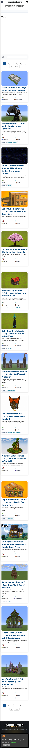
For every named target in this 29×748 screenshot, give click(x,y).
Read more (13, 742)
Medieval (18, 307)
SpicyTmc (18, 261)
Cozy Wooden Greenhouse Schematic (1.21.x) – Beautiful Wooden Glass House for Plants (14, 502)
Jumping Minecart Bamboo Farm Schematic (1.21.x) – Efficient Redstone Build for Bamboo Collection (13, 169)
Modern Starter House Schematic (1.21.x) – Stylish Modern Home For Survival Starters (14, 211)
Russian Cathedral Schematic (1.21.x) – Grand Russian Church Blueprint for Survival (14, 585)
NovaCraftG (18, 429)
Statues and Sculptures (12, 142)
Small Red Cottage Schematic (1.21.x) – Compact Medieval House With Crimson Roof (14, 293)
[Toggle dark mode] (5, 2)
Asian (9, 264)
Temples (9, 601)
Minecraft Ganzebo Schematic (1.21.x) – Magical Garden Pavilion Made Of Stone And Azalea (13, 635)
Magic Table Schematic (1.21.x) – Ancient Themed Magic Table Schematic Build (13, 682)
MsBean (18, 556)
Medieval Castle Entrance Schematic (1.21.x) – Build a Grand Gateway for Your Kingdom (14, 374)
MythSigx (19, 182)
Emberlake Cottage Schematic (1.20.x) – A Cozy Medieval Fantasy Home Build (14, 416)
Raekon (18, 223)
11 (20, 63)
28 (11, 66)
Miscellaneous (10, 518)
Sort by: (3, 56)
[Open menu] (2, 2)
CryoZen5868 (19, 99)
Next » (16, 66)
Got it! (6, 745)
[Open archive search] (7, 17)
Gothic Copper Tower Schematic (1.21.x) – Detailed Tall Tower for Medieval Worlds (13, 333)
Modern (17, 226)
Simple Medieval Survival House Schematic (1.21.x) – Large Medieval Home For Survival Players (14, 544)
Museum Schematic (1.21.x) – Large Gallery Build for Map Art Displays (14, 89)
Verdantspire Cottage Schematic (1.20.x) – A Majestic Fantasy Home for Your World (14, 458)
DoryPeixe (19, 387)
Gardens (12, 264)
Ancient (9, 698)
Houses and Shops (11, 226)
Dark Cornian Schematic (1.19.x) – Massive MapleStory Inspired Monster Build (13, 126)
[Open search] (27, 2)
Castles (9, 390)
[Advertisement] (14, 34)
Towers (9, 348)
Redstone (9, 185)
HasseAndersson (18, 598)
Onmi (19, 139)
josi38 (18, 647)
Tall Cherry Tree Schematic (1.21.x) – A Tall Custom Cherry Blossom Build (14, 250)
